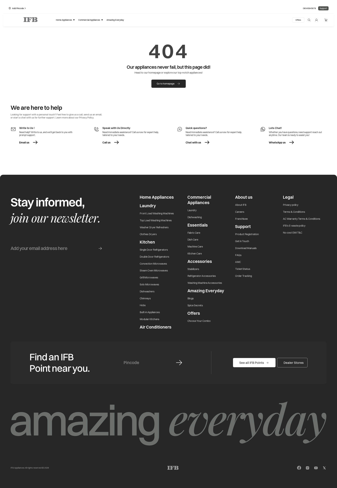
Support (323, 8)
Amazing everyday (115, 20)
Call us (106, 142)
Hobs (143, 305)
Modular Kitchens (149, 319)
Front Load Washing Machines (157, 213)
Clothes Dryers (148, 234)
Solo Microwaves (149, 284)
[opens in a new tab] (299, 468)
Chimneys (145, 298)
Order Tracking (243, 275)
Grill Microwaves (149, 277)
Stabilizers (193, 269)
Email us (24, 142)
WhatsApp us (280, 142)
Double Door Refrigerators (154, 256)
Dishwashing (194, 217)
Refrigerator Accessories (201, 275)
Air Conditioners (155, 327)
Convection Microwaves (153, 263)
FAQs (238, 255)
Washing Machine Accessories (204, 282)
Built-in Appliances (150, 312)
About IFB (240, 204)
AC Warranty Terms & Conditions (301, 218)
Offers (298, 20)
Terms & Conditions (294, 211)
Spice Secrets (195, 305)
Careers (239, 211)
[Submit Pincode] (179, 363)
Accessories (199, 261)
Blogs (190, 298)
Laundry (192, 210)
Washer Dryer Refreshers (154, 227)
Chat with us (193, 142)
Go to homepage (165, 83)
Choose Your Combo (198, 320)
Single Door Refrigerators (154, 249)
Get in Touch (242, 241)
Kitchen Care (194, 253)
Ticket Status (242, 269)
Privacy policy (290, 204)
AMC (238, 262)
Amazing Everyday (205, 290)
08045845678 (309, 8)
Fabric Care (193, 232)
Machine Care (195, 246)
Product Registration (247, 234)
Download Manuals (246, 248)
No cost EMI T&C (292, 232)
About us (243, 197)
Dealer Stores (294, 363)
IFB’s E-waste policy (294, 225)
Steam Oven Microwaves (154, 270)
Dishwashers (147, 291)
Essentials (197, 225)
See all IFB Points (251, 363)
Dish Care (192, 239)
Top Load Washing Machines (156, 220)
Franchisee (241, 218)
